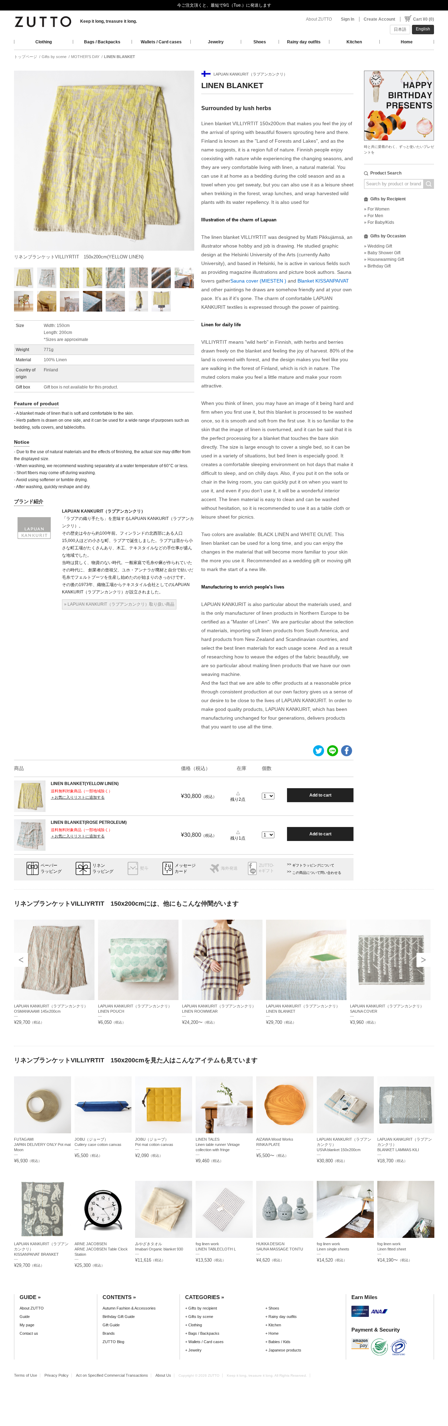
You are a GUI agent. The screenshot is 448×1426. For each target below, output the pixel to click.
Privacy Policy (56, 1375)
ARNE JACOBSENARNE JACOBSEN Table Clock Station (101, 1249)
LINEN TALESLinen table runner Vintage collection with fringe (218, 1144)
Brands (109, 1333)
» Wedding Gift (378, 246)
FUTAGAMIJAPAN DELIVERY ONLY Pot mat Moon (42, 1144)
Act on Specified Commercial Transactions (112, 1375)
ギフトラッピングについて (313, 865)
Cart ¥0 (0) (423, 19)
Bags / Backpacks (102, 42)
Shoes (259, 42)
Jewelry (216, 42)
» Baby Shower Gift (382, 252)
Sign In (347, 19)
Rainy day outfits (304, 42)
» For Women (377, 209)
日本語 (400, 29)
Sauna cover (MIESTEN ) (258, 281)
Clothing (43, 42)
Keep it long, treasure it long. (108, 21)
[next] (423, 960)
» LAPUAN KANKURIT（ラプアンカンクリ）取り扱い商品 (119, 604)
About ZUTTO (319, 19)
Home (407, 42)
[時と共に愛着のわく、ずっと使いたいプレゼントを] (399, 69)
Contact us (29, 1333)
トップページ (25, 57)
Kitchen (354, 42)
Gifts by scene (54, 57)
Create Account (379, 19)
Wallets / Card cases (161, 42)
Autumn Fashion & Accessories (129, 1308)
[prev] (21, 960)
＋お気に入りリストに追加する (78, 797)
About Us (163, 1375)
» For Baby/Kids (379, 222)
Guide (25, 1316)
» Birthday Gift (377, 266)
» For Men (373, 215)
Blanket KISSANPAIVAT (323, 281)
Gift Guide (111, 1325)
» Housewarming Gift (384, 259)
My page (27, 1325)
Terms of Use (25, 1375)
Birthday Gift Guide (119, 1316)
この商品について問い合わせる (316, 873)
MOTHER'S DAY (85, 57)
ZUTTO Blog (113, 1342)
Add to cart (320, 795)
